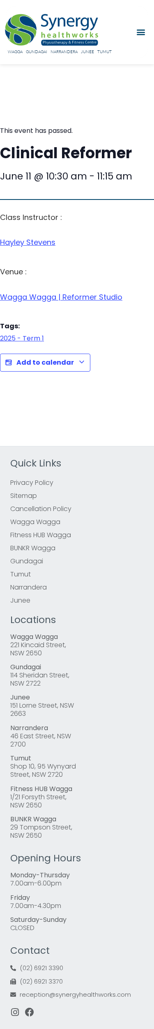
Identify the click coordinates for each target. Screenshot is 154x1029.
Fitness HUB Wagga (40, 535)
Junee (87, 51)
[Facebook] (29, 1012)
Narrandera (64, 51)
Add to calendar (45, 362)
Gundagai (36, 51)
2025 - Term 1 (22, 338)
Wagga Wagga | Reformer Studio (61, 297)
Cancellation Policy (40, 508)
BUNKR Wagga (32, 548)
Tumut (104, 51)
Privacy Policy (31, 482)
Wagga (15, 51)
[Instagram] (14, 1012)
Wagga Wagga (35, 522)
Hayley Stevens (27, 242)
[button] (140, 32)
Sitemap (23, 495)
